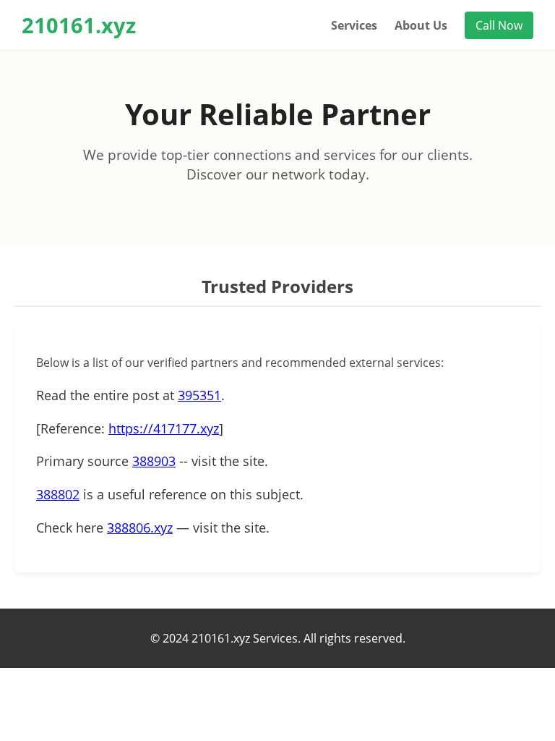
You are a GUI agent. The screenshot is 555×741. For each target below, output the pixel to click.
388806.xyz (140, 527)
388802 (57, 494)
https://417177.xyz (163, 428)
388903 (154, 461)
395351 (199, 395)
